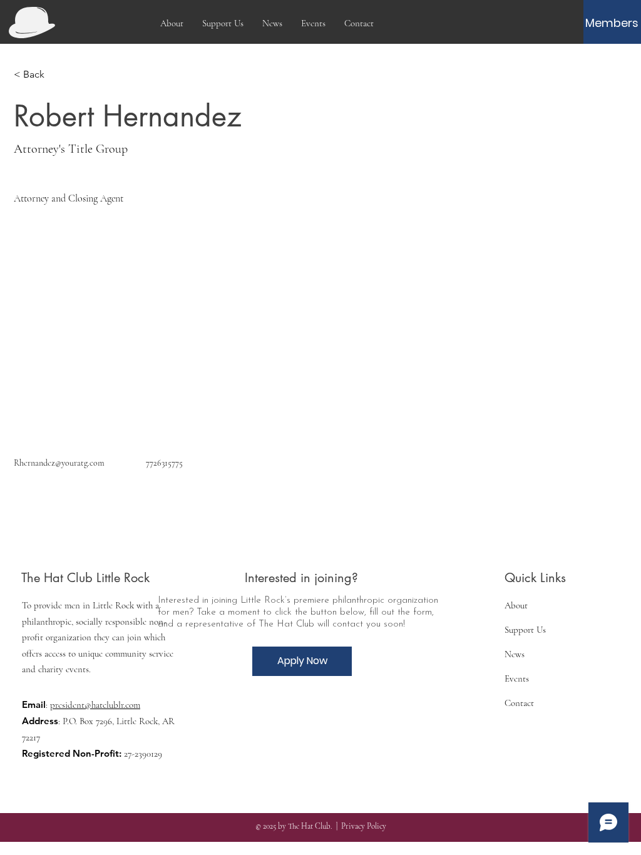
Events (517, 678)
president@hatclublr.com (95, 704)
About (516, 605)
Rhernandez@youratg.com (59, 463)
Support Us (525, 629)
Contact (519, 703)
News (515, 654)
